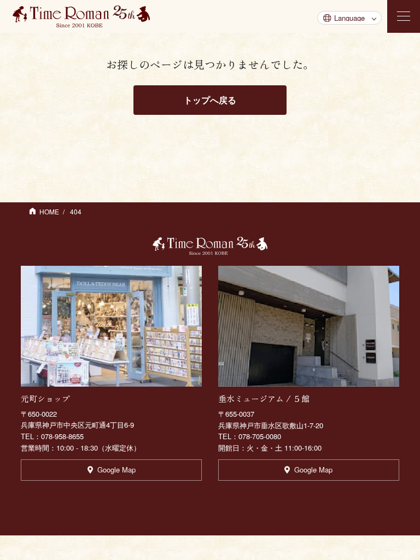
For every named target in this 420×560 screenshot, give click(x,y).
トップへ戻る (210, 100)
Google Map (116, 469)
